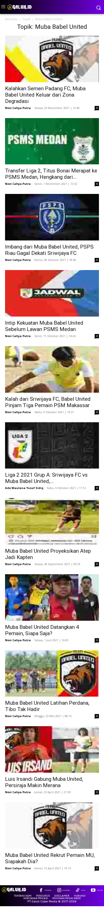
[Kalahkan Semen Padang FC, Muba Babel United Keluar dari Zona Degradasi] (52, 59)
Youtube (100, 890)
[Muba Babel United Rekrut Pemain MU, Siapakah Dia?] (52, 825)
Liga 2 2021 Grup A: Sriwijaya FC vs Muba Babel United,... (46, 478)
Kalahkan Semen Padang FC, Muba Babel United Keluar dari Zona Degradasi (45, 94)
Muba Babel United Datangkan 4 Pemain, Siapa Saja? (42, 630)
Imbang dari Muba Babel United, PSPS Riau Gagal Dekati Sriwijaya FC (49, 250)
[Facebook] (41, 890)
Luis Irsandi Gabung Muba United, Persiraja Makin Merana (44, 782)
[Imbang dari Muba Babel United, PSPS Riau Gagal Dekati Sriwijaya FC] (52, 217)
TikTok (83, 890)
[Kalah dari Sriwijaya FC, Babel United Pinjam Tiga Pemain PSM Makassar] (52, 369)
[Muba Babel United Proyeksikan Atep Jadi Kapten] (52, 521)
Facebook (48, 890)
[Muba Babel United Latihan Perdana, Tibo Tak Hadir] (52, 673)
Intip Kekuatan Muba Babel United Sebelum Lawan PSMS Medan (44, 326)
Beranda (11, 19)
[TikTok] (77, 890)
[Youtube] (93, 890)
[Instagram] (59, 890)
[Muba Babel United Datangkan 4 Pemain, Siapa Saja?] (52, 597)
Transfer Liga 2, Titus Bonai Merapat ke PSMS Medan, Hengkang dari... (51, 174)
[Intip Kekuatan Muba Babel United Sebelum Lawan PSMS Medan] (52, 293)
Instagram (66, 890)
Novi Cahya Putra (18, 108)
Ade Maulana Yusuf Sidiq (24, 488)
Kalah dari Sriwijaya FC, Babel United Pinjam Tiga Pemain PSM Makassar (48, 402)
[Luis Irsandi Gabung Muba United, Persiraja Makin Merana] (52, 749)
